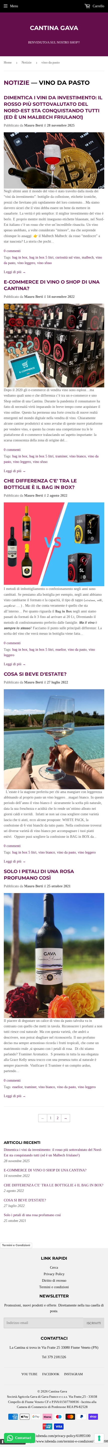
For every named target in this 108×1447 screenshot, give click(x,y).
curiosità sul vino (68, 257)
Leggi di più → (15, 272)
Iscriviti (94, 1323)
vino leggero (26, 263)
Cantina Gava (54, 28)
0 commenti (12, 251)
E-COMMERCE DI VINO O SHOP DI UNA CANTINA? (45, 1170)
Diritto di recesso (54, 1280)
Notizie (27, 62)
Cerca (54, 1267)
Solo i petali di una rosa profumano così (32, 1215)
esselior (61, 649)
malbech (88, 257)
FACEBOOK (50, 1374)
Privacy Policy (54, 1274)
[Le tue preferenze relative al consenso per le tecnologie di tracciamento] (99, 1438)
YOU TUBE (29, 1374)
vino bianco (77, 456)
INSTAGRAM (73, 1374)
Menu (14, 6)
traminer (61, 456)
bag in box (19, 257)
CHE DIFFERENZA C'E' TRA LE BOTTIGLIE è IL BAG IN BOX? (53, 1185)
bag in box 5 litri (41, 257)
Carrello (98, 6)
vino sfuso (44, 263)
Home (8, 62)
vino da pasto (77, 649)
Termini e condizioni (54, 1287)
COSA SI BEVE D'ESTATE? (35, 674)
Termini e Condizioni (16, 1245)
